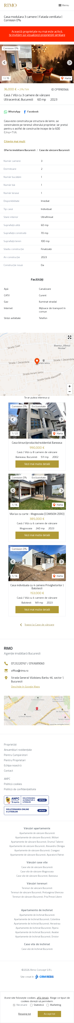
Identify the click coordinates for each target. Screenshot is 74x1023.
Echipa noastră (13, 765)
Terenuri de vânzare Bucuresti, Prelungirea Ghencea (37, 892)
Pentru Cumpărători (15, 755)
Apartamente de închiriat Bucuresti (37, 915)
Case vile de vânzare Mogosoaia (37, 871)
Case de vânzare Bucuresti (54, 150)
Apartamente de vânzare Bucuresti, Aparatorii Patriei (37, 854)
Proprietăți (10, 744)
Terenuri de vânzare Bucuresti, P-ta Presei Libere (37, 896)
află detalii (43, 997)
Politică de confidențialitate (20, 789)
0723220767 (19, 663)
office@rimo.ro (19, 671)
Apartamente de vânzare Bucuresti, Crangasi (37, 850)
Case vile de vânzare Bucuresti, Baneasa (37, 876)
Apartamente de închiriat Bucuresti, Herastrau (37, 923)
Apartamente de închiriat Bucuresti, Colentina (37, 919)
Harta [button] (67, 78)
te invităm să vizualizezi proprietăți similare (37, 35)
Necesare (22, 1004)
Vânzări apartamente (37, 828)
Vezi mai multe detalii (37, 464)
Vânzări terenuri (37, 883)
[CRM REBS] (44, 976)
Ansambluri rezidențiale (18, 750)
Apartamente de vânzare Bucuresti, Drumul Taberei (37, 841)
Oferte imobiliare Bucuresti (19, 150)
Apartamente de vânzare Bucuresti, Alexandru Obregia (37, 846)
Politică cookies (13, 784)
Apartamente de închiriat (37, 910)
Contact (8, 771)
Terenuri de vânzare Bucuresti (37, 888)
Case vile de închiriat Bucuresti (37, 949)
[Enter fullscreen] (69, 337)
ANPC (7, 779)
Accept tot (49, 1013)
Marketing (55, 1004)
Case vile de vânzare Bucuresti (37, 867)
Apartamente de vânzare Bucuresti (37, 833)
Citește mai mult (14, 141)
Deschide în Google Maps (25, 686)
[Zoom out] (69, 391)
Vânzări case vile (37, 862)
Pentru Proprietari (15, 760)
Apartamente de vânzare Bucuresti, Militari (37, 837)
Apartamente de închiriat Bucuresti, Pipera (37, 928)
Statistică (39, 1004)
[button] (4, 62)
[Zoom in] (69, 386)
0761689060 (36, 663)
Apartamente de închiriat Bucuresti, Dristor (37, 936)
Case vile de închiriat (37, 944)
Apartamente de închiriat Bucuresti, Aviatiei (37, 932)
